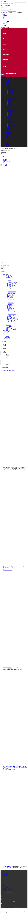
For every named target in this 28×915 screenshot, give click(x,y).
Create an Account (12, 11)
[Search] (1, 70)
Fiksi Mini (10, 88)
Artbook (7, 82)
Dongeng (10, 85)
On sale (4, 344)
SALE (4, 23)
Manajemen (10, 112)
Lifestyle (10, 111)
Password (5, 5)
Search (19, 12)
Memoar (10, 114)
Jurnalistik (10, 105)
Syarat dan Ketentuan (7, 889)
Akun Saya (5, 873)
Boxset (7, 22)
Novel (9, 91)
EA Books (5, 138)
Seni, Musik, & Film (12, 126)
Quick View (3, 262)
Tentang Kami (6, 883)
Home (2, 148)
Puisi (4, 16)
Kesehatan (10, 106)
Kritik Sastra (10, 109)
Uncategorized (6, 80)
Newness (5, 160)
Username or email (7, 3)
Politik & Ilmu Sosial (12, 121)
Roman (9, 93)
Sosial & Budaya (11, 128)
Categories (5, 77)
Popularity (5, 159)
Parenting (10, 117)
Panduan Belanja (6, 877)
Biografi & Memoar (12, 98)
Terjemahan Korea (10, 136)
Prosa (9, 133)
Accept (2, 913)
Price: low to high (6, 161)
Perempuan (10, 120)
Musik (9, 116)
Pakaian (5, 140)
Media (9, 113)
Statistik (10, 129)
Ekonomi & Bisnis (11, 99)
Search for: (3, 12)
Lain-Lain (5, 139)
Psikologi (10, 122)
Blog (4, 885)
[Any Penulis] (3, 351)
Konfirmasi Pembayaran (8, 876)
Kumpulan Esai (11, 110)
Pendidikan (10, 118)
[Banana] (3, 362)
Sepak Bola (10, 127)
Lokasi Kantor (6, 886)
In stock (4, 345)
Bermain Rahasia (5, 265)
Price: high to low (6, 162)
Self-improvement (12, 125)
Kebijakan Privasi (6, 888)
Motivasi (10, 115)
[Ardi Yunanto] (3, 352)
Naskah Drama (11, 90)
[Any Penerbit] (3, 361)
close (5, 1)
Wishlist (4, 25)
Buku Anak (5, 18)
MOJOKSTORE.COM (8, 907)
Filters (2, 153)
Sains (9, 123)
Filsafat (9, 101)
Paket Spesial (6, 145)
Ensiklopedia (11, 100)
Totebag (7, 144)
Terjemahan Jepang (10, 135)
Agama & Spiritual (12, 96)
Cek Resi (5, 874)
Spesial (7, 21)
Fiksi (4, 14)
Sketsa (7, 134)
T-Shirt (7, 143)
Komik (4, 17)
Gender (10, 102)
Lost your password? (5, 10)
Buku (4, 81)
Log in (2, 7)
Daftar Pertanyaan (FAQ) (8, 875)
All (3, 79)
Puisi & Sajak (8, 132)
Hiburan (10, 103)
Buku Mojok (5, 137)
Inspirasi (10, 104)
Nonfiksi (5, 15)
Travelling (10, 131)
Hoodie (7, 142)
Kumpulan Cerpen (12, 89)
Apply (7, 354)
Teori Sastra (5, 146)
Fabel (9, 87)
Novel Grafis (11, 92)
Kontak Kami (5, 887)
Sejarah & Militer (11, 124)
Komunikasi (10, 107)
